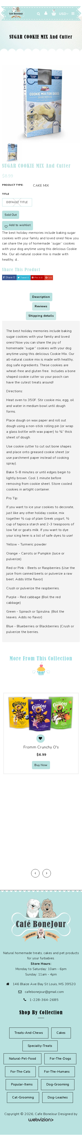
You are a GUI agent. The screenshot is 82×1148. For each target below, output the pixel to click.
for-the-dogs (60, 1058)
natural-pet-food (22, 1058)
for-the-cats (20, 1072)
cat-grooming (23, 1097)
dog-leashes (58, 1097)
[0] (52, 14)
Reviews (41, 306)
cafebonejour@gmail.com (44, 992)
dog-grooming (57, 1084)
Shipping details (41, 316)
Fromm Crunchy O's (41, 747)
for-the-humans (57, 1072)
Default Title (17, 202)
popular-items (22, 1084)
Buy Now (41, 765)
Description (41, 297)
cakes (61, 1033)
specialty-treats (40, 1046)
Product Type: (12, 185)
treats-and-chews (29, 1033)
